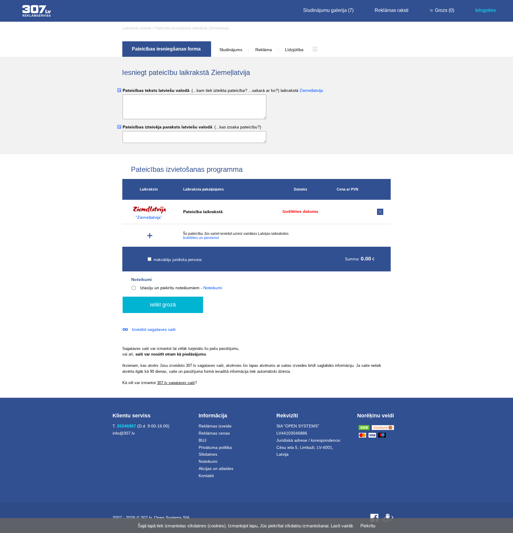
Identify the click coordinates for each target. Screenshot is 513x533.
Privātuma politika (215, 447)
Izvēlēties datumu (300, 211)
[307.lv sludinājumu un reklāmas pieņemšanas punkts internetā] (36, 11)
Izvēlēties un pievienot (201, 238)
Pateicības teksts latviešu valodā (223, 90)
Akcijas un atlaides (216, 468)
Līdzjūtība (294, 49)
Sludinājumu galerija (328, 10)
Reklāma (263, 49)
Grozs (444, 10)
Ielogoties (485, 10)
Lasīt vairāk (342, 525)
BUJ (202, 440)
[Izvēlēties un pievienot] (149, 235)
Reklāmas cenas (214, 433)
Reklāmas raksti (391, 10)
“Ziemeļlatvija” (149, 217)
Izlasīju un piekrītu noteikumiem (170, 287)
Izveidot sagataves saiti (153, 329)
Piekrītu (367, 525)
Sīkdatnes (208, 454)
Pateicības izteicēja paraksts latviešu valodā (192, 127)
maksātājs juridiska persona (177, 259)
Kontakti (206, 475)
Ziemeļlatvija (311, 90)
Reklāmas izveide (215, 426)
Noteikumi (141, 279)
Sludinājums (230, 49)
